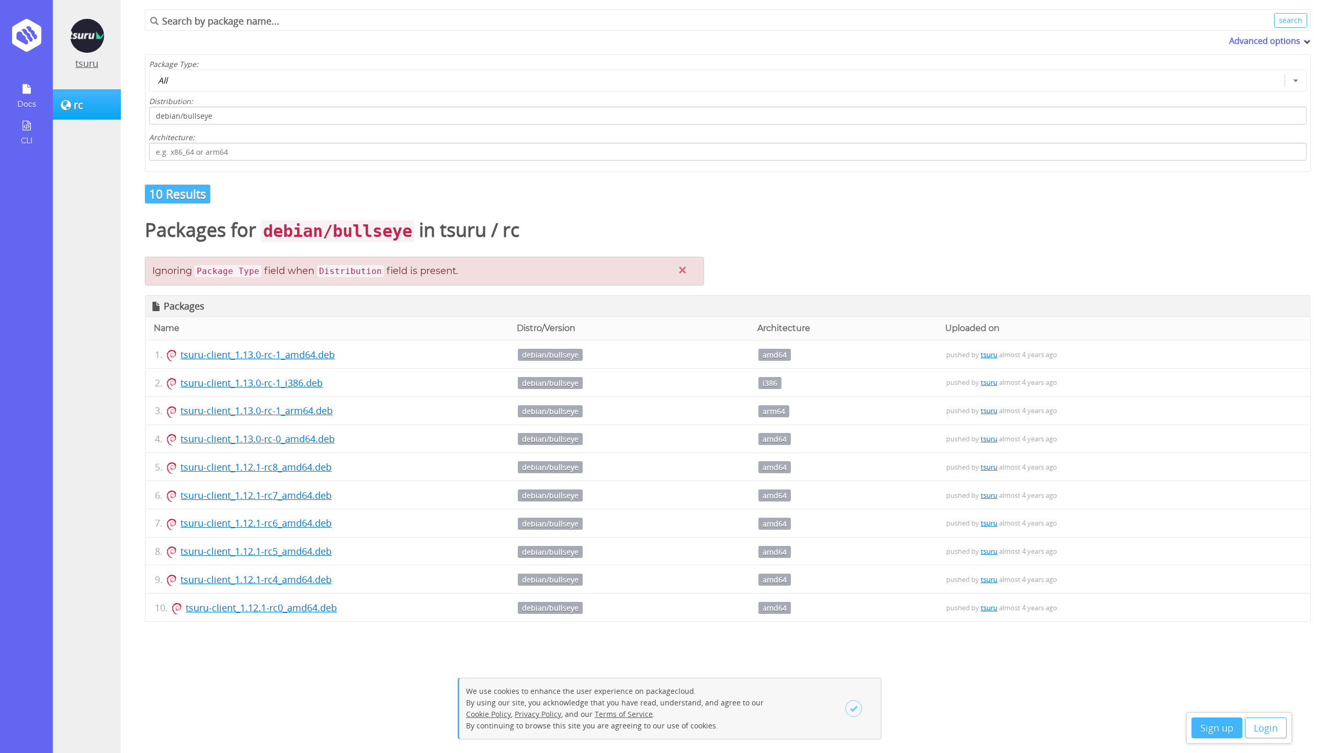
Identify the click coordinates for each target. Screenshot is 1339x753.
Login (1266, 728)
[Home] (26, 39)
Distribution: (171, 101)
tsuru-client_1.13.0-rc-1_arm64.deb (256, 410)
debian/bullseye (550, 355)
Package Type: (173, 64)
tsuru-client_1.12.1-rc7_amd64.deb (256, 495)
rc (511, 230)
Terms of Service (624, 714)
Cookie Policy (488, 714)
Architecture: (172, 137)
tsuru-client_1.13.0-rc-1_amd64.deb (257, 354)
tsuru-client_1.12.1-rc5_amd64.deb (256, 551)
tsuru (86, 63)
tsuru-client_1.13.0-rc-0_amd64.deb (257, 438)
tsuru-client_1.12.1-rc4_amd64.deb (256, 579)
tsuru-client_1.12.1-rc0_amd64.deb (261, 607)
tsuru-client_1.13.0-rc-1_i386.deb (251, 382)
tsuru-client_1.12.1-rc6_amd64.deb (256, 523)
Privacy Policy (538, 714)
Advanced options (1264, 41)
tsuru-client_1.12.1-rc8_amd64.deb (256, 467)
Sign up (1216, 728)
